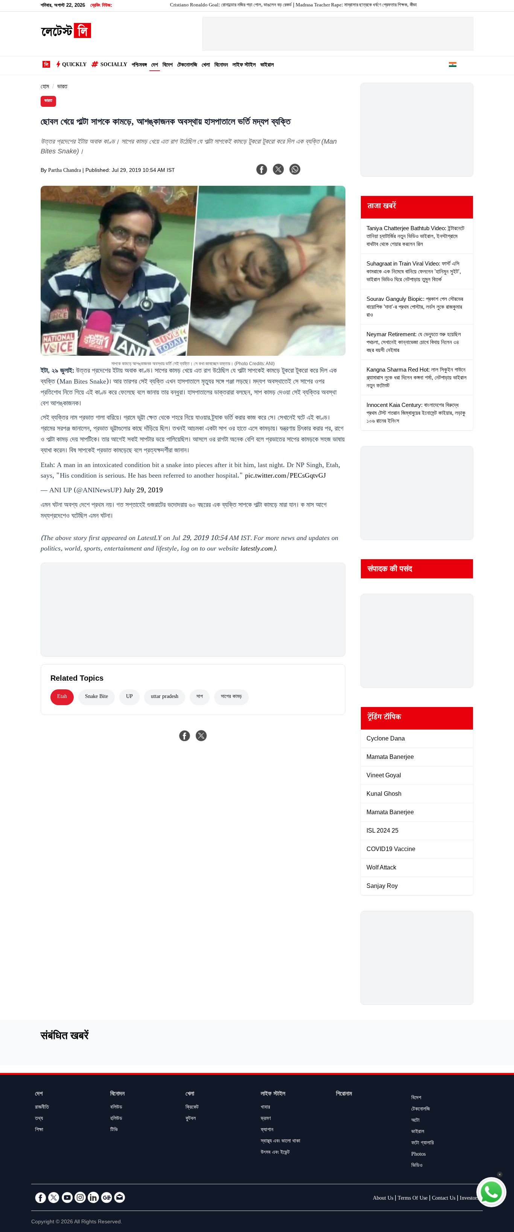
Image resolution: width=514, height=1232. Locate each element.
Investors (469, 1199)
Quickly (74, 65)
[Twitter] (53, 1197)
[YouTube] (67, 1197)
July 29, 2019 (143, 491)
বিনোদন (221, 65)
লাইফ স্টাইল (244, 65)
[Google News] (106, 1197)
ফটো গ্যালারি (422, 1143)
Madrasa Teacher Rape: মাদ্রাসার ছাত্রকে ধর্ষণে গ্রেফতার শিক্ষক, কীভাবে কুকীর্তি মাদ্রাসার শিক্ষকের (353, 5)
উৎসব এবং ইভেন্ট (275, 1153)
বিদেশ (168, 65)
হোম (45, 87)
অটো (415, 1121)
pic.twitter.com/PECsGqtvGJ (285, 476)
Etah (62, 697)
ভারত (62, 87)
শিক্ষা (39, 1130)
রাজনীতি (42, 1108)
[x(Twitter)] (278, 169)
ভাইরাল (267, 65)
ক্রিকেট (192, 1108)
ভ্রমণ (266, 1119)
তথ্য (39, 1119)
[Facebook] (262, 169)
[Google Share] (325, 174)
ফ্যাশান (267, 1130)
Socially (113, 65)
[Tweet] (201, 735)
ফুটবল (191, 1119)
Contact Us (443, 1199)
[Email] (119, 1197)
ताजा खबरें (382, 207)
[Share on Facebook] (184, 735)
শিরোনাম (344, 1094)
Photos (418, 1155)
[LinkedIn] (93, 1197)
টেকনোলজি (187, 65)
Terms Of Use (412, 1199)
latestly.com (256, 549)
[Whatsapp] (295, 169)
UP (129, 697)
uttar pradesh (164, 697)
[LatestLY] (66, 36)
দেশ (154, 65)
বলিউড (116, 1108)
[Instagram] (80, 1197)
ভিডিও (417, 1166)
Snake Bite (96, 697)
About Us (383, 1199)
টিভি (114, 1130)
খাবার (265, 1108)
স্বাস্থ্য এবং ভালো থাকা (280, 1142)
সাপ (199, 697)
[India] (452, 66)
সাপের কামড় (231, 697)
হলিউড (116, 1119)
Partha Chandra (64, 171)
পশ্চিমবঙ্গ (139, 65)
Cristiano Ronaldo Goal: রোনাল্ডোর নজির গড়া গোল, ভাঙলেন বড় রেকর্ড (206, 5)
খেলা (206, 65)
